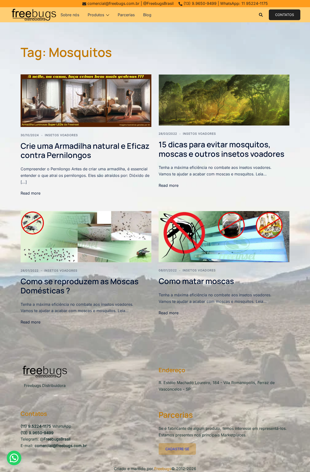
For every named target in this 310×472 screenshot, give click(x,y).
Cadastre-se (177, 449)
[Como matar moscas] (224, 236)
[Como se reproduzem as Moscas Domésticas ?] (86, 236)
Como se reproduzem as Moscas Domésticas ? (80, 286)
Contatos (284, 15)
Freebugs (162, 468)
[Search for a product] (261, 15)
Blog (147, 14)
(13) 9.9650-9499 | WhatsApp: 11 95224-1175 (226, 3)
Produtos (96, 14)
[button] (14, 458)
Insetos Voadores (61, 135)
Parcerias (126, 14)
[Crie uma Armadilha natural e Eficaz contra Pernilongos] (86, 100)
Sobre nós (70, 14)
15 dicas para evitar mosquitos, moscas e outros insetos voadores (221, 149)
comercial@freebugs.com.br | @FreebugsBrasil (130, 3)
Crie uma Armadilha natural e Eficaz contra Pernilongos (85, 150)
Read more (30, 193)
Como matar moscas (196, 281)
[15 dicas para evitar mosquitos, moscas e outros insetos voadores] (224, 99)
